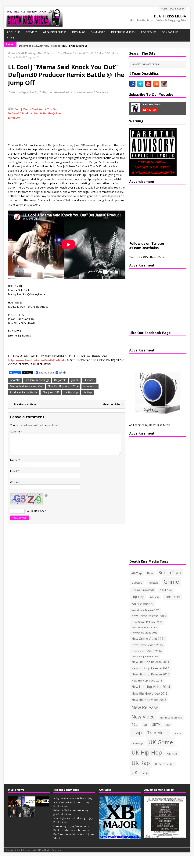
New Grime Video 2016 (146, 651)
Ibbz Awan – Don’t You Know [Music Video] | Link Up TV (73, 834)
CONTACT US (170, 32)
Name (14, 460)
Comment (16, 431)
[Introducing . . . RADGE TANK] (28, 815)
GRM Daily (166, 590)
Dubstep (136, 582)
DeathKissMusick (123, 32)
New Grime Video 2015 (147, 645)
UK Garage (137, 743)
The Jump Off (50, 392)
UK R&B (172, 753)
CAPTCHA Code (35, 511)
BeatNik (15, 380)
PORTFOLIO (148, 32)
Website (15, 482)
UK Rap (87, 392)
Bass (150, 573)
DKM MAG (78, 32)
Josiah (75, 380)
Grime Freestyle (142, 590)
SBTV (156, 724)
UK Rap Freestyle (164, 764)
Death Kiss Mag (26, 53)
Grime (171, 581)
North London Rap (171, 717)
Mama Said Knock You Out (26, 386)
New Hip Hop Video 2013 (146, 680)
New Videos (84, 92)
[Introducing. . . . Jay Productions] (14, 804)
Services (32, 32)
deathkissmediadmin (60, 92)
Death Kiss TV (177, 8)
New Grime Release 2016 (144, 627)
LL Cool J (89, 380)
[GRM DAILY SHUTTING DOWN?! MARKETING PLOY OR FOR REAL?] (42, 804)
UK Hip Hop (71, 392)
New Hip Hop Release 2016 (150, 674)
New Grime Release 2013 (145, 610)
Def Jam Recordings (37, 380)
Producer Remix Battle (24, 392)
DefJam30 (60, 380)
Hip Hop (137, 596)
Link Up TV (172, 597)
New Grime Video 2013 (144, 632)
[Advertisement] (153, 212)
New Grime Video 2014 (148, 638)
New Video (90, 386)
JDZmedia (155, 597)
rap (145, 724)
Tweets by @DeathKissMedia (147, 257)
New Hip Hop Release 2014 (150, 662)
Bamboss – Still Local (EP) (77, 798)
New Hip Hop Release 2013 (144, 656)
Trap (136, 732)
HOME (164, 8)
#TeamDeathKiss (54, 32)
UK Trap (139, 772)
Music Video (142, 603)
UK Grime (160, 742)
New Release (144, 707)
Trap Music (157, 732)
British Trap (169, 572)
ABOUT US (13, 32)
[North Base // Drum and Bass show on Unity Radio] (14, 815)
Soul (167, 724)
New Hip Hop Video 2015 (149, 693)
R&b (134, 725)
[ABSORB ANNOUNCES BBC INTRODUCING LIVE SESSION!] (28, 804)
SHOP (10, 38)
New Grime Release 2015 (147, 622)
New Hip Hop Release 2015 (150, 668)
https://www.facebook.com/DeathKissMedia (37, 360)
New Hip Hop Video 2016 (148, 700)
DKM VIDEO (98, 32)
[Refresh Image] (46, 495)
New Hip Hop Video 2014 (63, 386)
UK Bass (177, 733)
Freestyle (153, 582)
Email (13, 471)
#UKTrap (136, 573)
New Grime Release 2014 (148, 616)
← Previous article (23, 404)
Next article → (112, 404)
